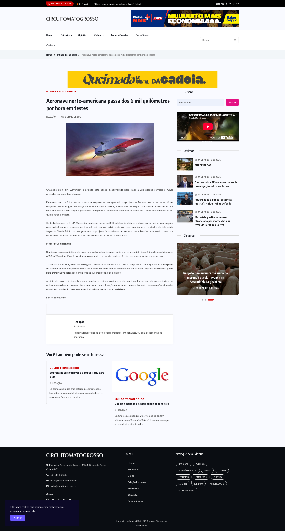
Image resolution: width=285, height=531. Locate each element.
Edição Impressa (137, 482)
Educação (133, 469)
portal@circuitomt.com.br (63, 480)
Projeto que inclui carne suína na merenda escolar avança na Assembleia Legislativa (205, 277)
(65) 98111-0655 (58, 475)
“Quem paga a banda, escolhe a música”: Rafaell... (118, 4)
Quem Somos (142, 35)
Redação (57, 383)
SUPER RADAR (203, 165)
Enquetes (133, 488)
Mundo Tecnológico (67, 54)
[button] (202, 300)
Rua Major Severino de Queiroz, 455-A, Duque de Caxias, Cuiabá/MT (76, 467)
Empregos (201, 477)
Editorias (65, 35)
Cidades (222, 470)
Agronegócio (217, 484)
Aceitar (18, 517)
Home (49, 35)
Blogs (131, 475)
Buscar (232, 102)
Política (200, 464)
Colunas (98, 35)
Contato (50, 45)
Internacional (186, 490)
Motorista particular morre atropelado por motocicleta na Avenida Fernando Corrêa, (213, 220)
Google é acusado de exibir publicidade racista (142, 403)
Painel (207, 470)
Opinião (82, 35)
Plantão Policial (187, 470)
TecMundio (60, 297)
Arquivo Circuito (119, 35)
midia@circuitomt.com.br (62, 486)
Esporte (182, 484)
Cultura (218, 477)
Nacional (183, 464)
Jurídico (198, 484)
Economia (183, 477)
